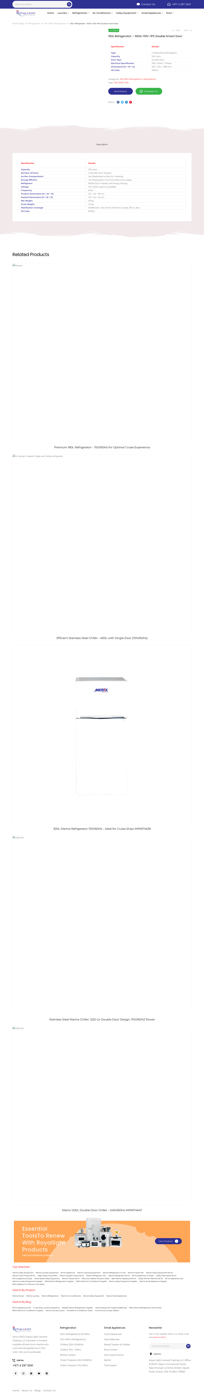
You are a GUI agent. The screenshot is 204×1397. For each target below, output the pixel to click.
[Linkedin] (47, 1373)
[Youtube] (39, 1373)
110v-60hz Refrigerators (55, 23)
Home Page (18, 23)
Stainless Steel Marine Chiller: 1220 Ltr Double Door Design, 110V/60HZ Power (102, 1019)
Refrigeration (34, 23)
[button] (168, 1241)
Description (102, 144)
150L (127, 82)
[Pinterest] (31, 1373)
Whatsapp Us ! (151, 91)
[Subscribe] (188, 1346)
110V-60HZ (119, 82)
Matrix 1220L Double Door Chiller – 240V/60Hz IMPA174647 (102, 1210)
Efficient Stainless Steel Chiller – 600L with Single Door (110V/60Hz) (102, 638)
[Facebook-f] (15, 1373)
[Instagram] (23, 1373)
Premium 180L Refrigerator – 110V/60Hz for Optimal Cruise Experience (102, 447)
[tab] (102, 144)
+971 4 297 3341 (22, 1365)
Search (69, 4)
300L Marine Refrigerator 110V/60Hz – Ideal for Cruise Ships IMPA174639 (102, 828)
